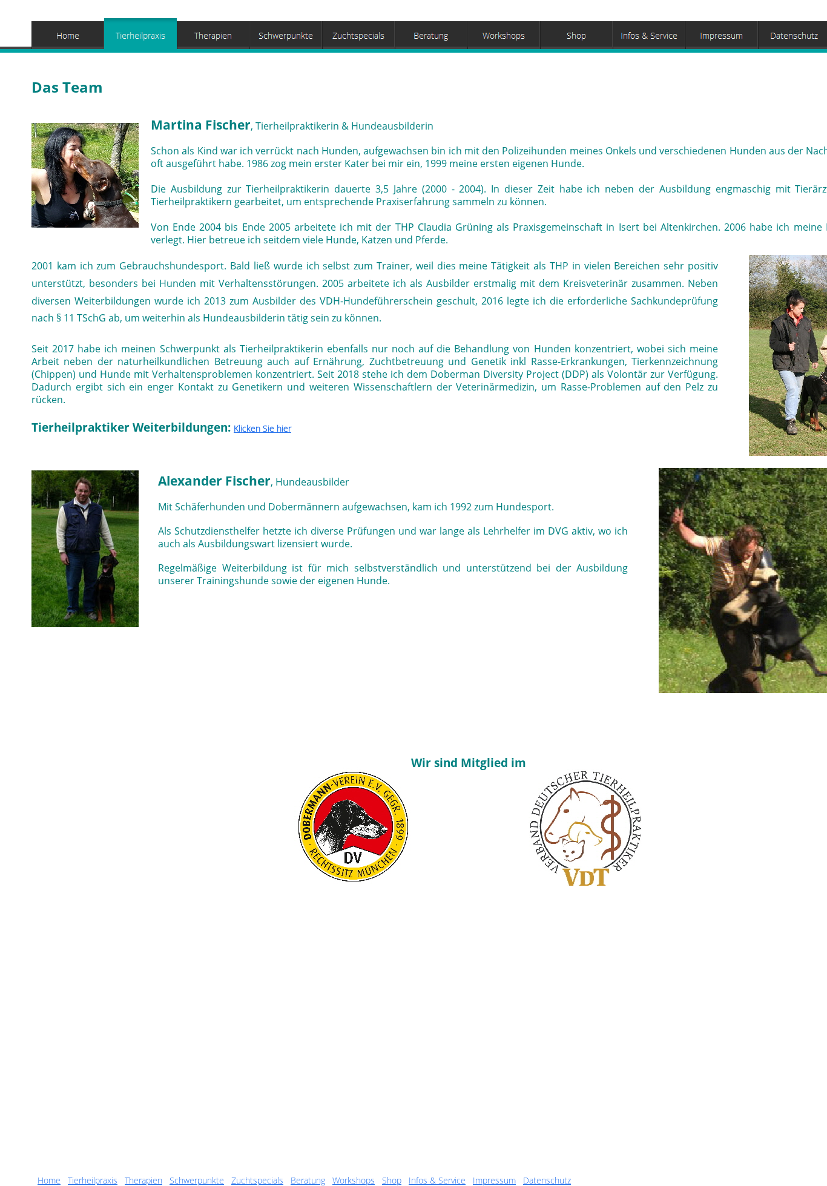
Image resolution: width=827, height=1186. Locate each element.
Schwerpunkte (197, 1180)
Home (49, 1180)
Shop (391, 1180)
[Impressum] (721, 35)
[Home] (67, 35)
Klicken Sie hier (262, 428)
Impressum (494, 1180)
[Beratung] (431, 35)
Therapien (143, 1180)
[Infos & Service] (649, 35)
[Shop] (576, 35)
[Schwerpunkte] (285, 35)
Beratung (308, 1180)
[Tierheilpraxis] (140, 35)
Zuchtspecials (257, 1180)
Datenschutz (547, 1180)
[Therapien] (213, 35)
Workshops (353, 1180)
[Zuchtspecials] (358, 35)
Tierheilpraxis (92, 1180)
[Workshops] (503, 35)
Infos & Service (437, 1180)
